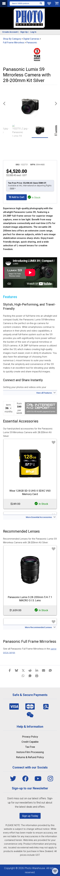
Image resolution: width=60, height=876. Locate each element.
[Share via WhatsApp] (23, 675)
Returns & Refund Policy (30, 757)
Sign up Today (30, 815)
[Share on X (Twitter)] (23, 670)
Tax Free (30, 746)
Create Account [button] (10, 32)
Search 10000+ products (20, 3)
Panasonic (31, 42)
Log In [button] (33, 32)
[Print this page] (36, 675)
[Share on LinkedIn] (36, 670)
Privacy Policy (30, 736)
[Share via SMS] (50, 670)
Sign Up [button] (24, 32)
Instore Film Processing (30, 752)
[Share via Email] (43, 670)
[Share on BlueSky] (16, 670)
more (12, 188)
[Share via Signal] (30, 675)
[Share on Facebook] (9, 670)
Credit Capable (30, 741)
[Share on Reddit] (30, 670)
